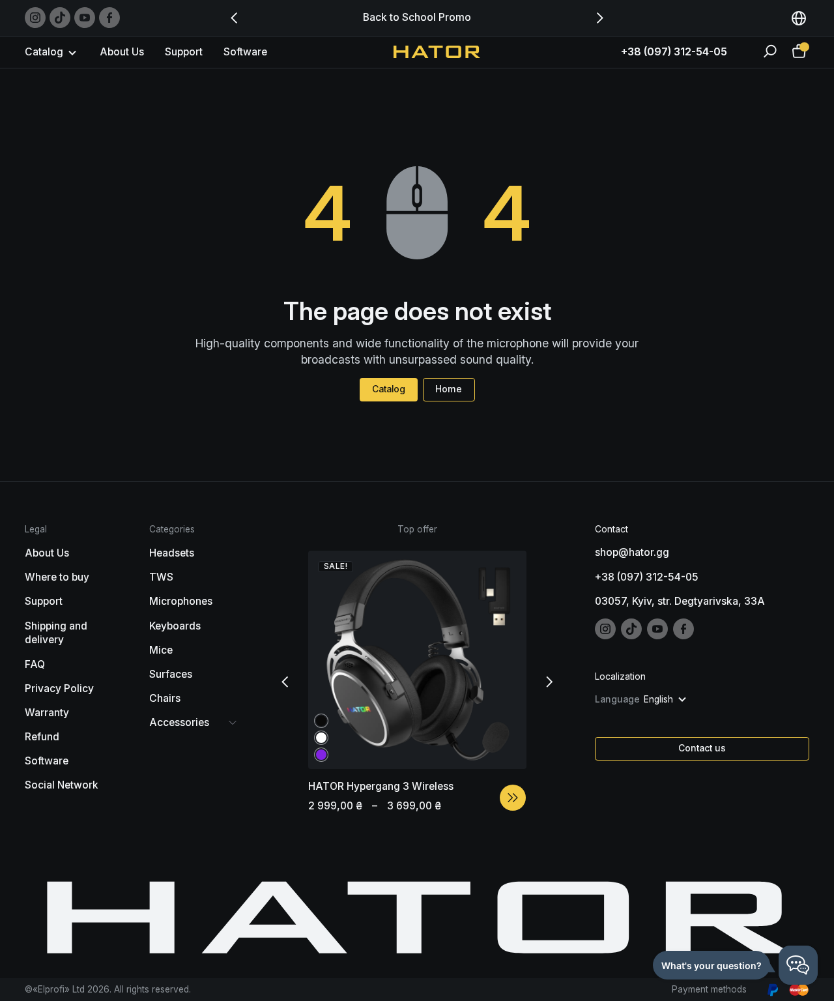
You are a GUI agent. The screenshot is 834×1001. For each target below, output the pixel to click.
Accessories (179, 722)
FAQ (35, 664)
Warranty (47, 712)
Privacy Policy (59, 688)
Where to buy (57, 577)
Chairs (164, 698)
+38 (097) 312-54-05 (674, 51)
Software (245, 52)
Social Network (61, 785)
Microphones (180, 601)
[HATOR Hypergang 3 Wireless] (513, 798)
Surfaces (170, 674)
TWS (161, 577)
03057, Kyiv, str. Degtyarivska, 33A (680, 601)
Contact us (702, 748)
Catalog (388, 389)
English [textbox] (658, 699)
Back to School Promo (417, 17)
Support (184, 52)
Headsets (171, 553)
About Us (122, 52)
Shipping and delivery (56, 633)
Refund (42, 737)
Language (617, 699)
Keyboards (175, 626)
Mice (161, 650)
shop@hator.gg (632, 552)
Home (448, 389)
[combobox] (798, 17)
